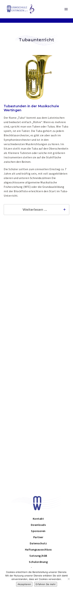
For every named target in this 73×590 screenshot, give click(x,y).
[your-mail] (20, 309)
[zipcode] (20, 300)
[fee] (52, 334)
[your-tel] (52, 309)
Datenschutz (54, 418)
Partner (38, 537)
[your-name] (20, 282)
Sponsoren (38, 531)
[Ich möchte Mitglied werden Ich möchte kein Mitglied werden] (20, 335)
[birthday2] (52, 325)
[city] (52, 300)
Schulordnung (18, 424)
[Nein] (68, 579)
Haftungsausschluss (38, 549)
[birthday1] (20, 291)
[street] (52, 291)
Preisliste (9, 350)
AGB (42, 418)
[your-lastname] (52, 282)
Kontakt (38, 518)
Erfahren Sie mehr (46, 584)
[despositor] (52, 373)
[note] (36, 406)
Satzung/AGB (38, 555)
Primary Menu (66, 9)
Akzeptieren (24, 584)
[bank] (20, 373)
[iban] (36, 364)
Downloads (38, 525)
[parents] (20, 325)
